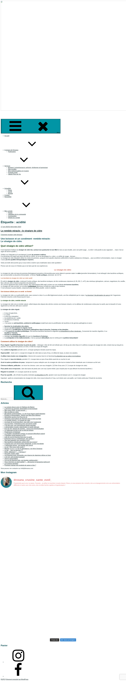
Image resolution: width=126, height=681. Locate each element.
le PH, (46, 375)
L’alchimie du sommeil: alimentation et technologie (20, 408)
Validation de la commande (17, 214)
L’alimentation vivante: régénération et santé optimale (21, 427)
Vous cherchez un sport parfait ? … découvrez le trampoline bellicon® (27, 462)
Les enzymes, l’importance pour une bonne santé (20, 423)
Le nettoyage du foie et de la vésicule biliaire (18, 430)
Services (7, 166)
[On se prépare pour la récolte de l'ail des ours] (110, 603)
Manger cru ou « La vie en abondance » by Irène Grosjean (23, 448)
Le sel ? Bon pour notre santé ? (14, 447)
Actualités (7, 188)
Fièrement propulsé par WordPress (16, 679)
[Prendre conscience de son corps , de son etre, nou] (47, 514)
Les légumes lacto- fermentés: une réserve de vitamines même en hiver (27, 455)
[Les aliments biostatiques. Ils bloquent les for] (16, 553)
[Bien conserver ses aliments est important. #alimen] (16, 584)
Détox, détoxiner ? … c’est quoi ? (15, 452)
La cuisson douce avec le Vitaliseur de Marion (19, 407)
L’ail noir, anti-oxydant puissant (14, 457)
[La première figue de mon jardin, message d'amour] (16, 492)
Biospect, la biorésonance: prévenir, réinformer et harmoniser (28, 167)
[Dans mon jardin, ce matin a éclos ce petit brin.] (110, 494)
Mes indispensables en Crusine (18, 171)
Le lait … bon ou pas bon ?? (13, 450)
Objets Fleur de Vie (14, 174)
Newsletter (7, 197)
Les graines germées (11, 463)
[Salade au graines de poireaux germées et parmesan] (110, 543)
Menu (58, 132)
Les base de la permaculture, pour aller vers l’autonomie (22, 422)
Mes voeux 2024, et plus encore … (15, 410)
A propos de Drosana (11, 150)
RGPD (3, 679)
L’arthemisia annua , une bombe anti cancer (18, 445)
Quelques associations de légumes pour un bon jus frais (22, 418)
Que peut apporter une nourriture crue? (17, 440)
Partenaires (12, 151)
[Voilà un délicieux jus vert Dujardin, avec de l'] (78, 586)
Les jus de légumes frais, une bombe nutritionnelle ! (21, 460)
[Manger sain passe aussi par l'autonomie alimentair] (47, 607)
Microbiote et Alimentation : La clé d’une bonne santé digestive (24, 413)
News (10, 190)
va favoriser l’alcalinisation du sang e (98, 295)
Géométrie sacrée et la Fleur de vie (15, 417)
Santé (10, 192)
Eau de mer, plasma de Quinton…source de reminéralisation (24, 428)
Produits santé (13, 172)
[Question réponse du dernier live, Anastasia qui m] (47, 494)
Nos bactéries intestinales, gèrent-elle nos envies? (20, 442)
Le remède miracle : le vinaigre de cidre (21, 230)
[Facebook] (18, 676)
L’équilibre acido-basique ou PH (14, 435)
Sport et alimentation (11, 458)
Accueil (6, 136)
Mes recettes (12, 169)
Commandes (12, 216)
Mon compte (8, 211)
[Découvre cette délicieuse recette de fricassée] (78, 500)
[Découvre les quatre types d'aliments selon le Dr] (110, 518)
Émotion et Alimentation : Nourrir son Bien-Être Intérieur (22, 415)
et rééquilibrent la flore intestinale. (70, 331)
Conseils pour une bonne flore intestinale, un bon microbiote (24, 443)
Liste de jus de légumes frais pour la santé (18, 437)
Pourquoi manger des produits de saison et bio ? (20, 465)
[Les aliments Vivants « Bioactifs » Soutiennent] (47, 540)
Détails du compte (14, 217)
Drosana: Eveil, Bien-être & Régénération (14, 113)
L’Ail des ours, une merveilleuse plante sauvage (20, 425)
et (35, 375)
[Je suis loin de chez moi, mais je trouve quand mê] (78, 516)
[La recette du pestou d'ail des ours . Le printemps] (16, 618)
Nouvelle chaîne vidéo (11, 453)
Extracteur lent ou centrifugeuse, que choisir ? (19, 438)
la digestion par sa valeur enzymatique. (68, 356)
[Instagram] (18, 662)
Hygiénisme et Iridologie (12, 432)
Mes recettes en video (11, 412)
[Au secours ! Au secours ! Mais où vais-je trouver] (78, 608)
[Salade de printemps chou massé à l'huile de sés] (110, 587)
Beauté (10, 193)
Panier (10, 212)
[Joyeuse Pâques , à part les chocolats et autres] (78, 536)
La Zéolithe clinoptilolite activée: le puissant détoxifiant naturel (24, 433)
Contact (7, 195)
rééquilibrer (40, 375)
